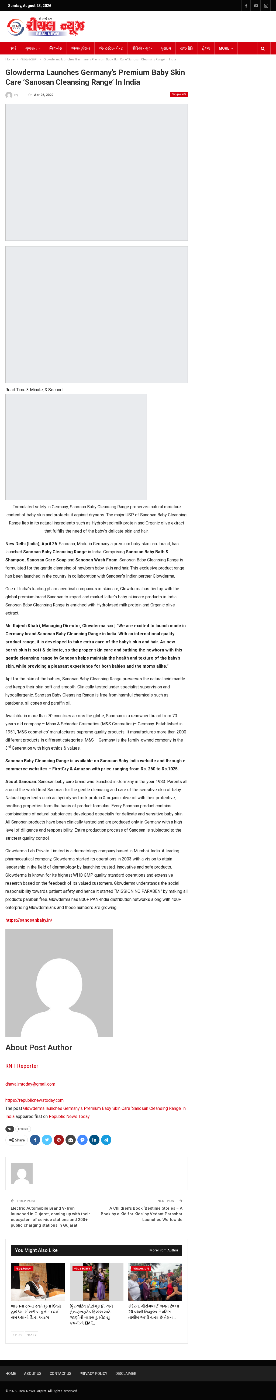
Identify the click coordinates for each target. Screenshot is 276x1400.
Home (10, 1373)
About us (32, 1373)
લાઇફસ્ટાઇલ (179, 94)
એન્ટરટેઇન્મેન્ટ (111, 48)
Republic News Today (69, 1116)
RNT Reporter (21, 1066)
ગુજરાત (31, 48)
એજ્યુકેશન (80, 48)
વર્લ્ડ (13, 48)
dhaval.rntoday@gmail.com (30, 1084)
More (224, 48)
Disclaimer (125, 1373)
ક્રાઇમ (166, 48)
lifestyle (23, 1128)
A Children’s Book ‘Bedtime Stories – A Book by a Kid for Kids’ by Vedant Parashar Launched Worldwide (141, 1214)
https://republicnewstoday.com (34, 1100)
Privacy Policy (93, 1373)
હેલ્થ (206, 48)
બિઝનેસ (55, 48)
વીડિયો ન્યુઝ (142, 48)
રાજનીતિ (186, 48)
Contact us (60, 1373)
